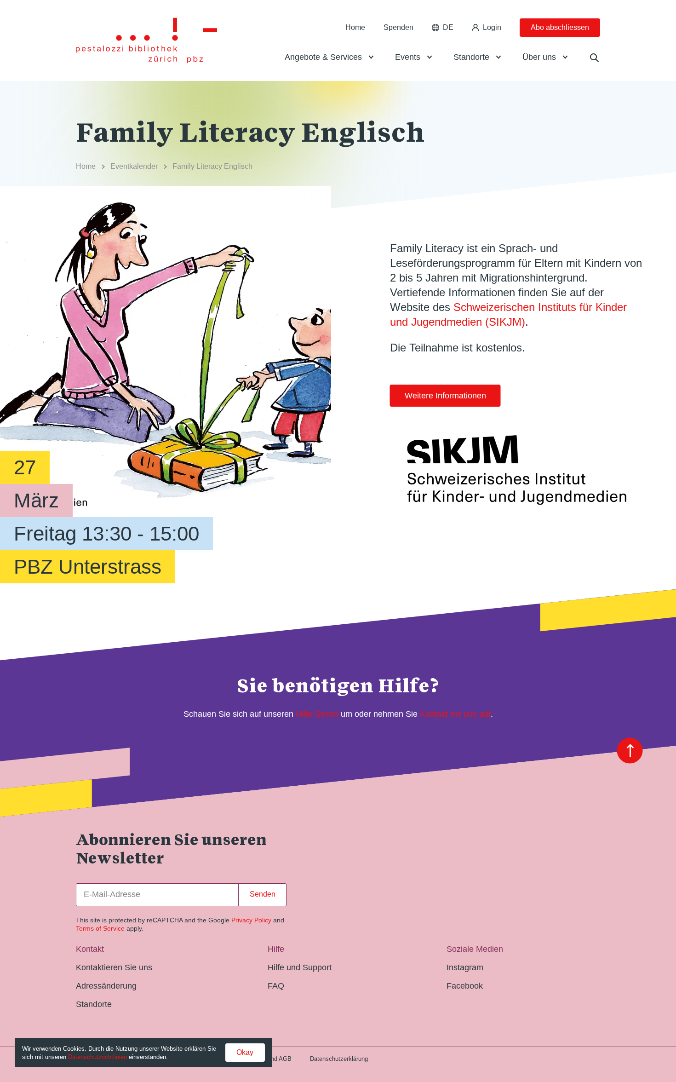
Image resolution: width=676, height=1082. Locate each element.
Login (492, 27)
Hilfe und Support (300, 967)
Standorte (471, 57)
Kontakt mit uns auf (455, 714)
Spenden (398, 27)
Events (407, 57)
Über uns (539, 57)
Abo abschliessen (560, 27)
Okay (244, 1052)
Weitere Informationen (445, 395)
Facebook (465, 985)
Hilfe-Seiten (317, 714)
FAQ (276, 985)
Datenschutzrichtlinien (97, 1056)
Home (355, 27)
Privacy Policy (251, 920)
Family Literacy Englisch (212, 166)
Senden (262, 894)
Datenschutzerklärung (339, 1058)
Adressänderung (106, 985)
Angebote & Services (323, 57)
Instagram (465, 967)
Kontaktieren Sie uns (114, 967)
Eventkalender (134, 166)
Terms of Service (100, 928)
